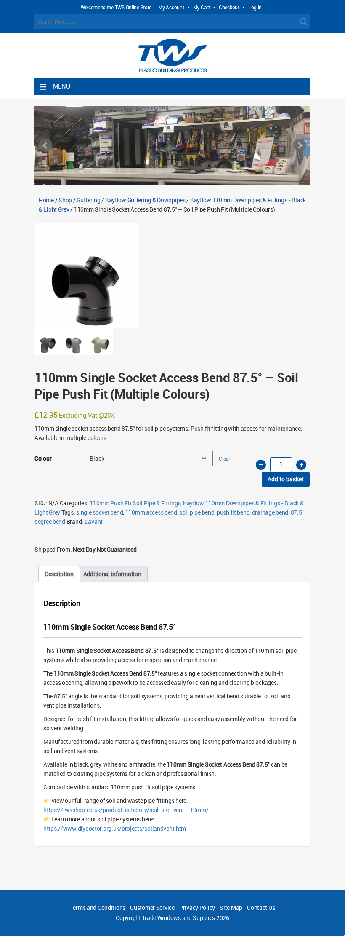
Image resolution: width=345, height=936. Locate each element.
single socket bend (99, 512)
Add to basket (286, 479)
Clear (224, 459)
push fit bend (233, 512)
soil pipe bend (196, 512)
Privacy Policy (197, 908)
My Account (171, 7)
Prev (45, 145)
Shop (65, 200)
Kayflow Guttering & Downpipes (145, 200)
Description (59, 574)
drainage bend (270, 512)
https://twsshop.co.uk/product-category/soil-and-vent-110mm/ (125, 810)
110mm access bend (151, 512)
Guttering (88, 200)
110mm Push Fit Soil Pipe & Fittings (135, 503)
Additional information (112, 574)
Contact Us (261, 908)
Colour (42, 458)
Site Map (231, 908)
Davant (94, 522)
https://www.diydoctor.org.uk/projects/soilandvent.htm (114, 828)
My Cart (201, 7)
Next (299, 145)
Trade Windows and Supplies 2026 (185, 918)
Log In (255, 7)
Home (46, 200)
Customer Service (152, 908)
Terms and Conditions (97, 908)
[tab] (59, 574)
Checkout (229, 7)
